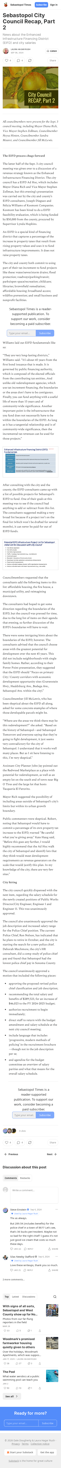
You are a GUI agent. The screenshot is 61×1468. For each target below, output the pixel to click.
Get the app (47, 1452)
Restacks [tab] (25, 1178)
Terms (25, 1443)
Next (50, 1154)
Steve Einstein (18, 1209)
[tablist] (17, 1178)
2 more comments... (14, 1279)
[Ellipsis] (56, 1209)
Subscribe (41, 4)
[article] (30, 1318)
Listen (53, 51)
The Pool (9, 1372)
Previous (13, 1154)
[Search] (55, 1296)
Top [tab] (7, 1296)
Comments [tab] (11, 1178)
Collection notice (40, 1443)
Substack (14, 1460)
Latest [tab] (15, 1296)
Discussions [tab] (28, 1296)
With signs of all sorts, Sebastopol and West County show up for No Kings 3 (19, 1310)
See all (9, 1396)
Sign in (54, 4)
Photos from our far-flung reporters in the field (18, 1320)
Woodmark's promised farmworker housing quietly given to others (19, 1343)
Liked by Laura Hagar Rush (26, 1213)
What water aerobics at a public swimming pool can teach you (21, 1378)
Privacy (16, 1443)
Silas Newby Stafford (22, 1256)
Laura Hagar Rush (20, 49)
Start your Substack (21, 1452)
